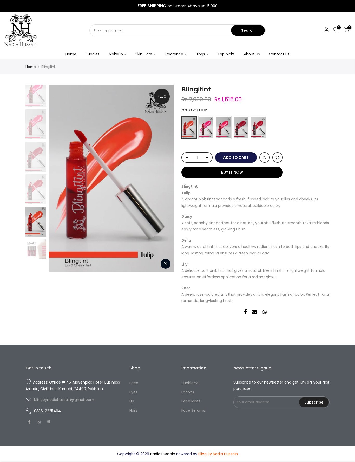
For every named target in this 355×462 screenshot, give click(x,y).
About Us (252, 54)
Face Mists (190, 401)
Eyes (133, 392)
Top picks (226, 54)
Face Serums (193, 410)
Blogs (200, 54)
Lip (131, 401)
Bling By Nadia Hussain (218, 454)
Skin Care (143, 54)
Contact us (279, 54)
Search (248, 30)
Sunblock (189, 383)
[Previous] (58, 178)
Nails (133, 410)
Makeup (116, 54)
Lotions (187, 392)
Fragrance (174, 54)
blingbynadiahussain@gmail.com (64, 399)
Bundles (93, 54)
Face (133, 383)
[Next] (164, 178)
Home (70, 54)
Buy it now (232, 172)
